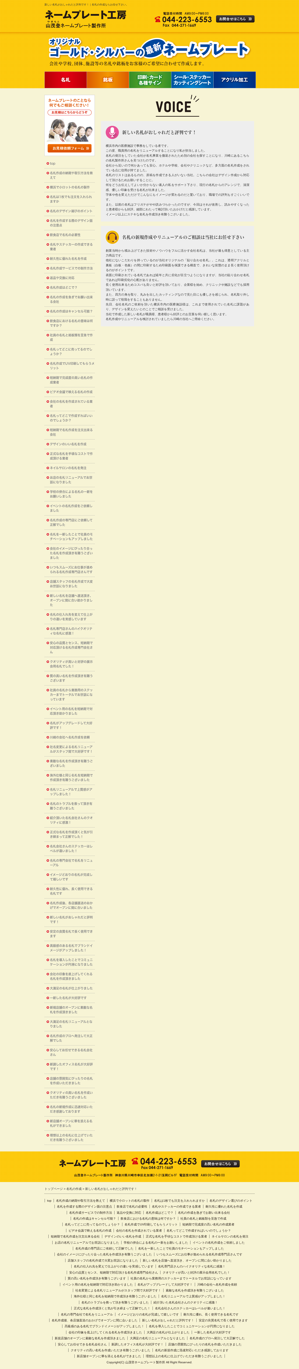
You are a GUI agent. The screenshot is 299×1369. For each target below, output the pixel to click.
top (52, 163)
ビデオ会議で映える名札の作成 (71, 391)
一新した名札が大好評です (68, 997)
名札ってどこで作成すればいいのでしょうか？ (71, 418)
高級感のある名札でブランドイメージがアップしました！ (71, 948)
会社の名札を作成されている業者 (71, 404)
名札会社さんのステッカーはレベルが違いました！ (71, 848)
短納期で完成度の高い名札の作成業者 (71, 380)
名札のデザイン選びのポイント (71, 211)
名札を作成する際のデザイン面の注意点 (71, 223)
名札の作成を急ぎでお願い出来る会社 (71, 299)
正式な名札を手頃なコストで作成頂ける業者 (71, 456)
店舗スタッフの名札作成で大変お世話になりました (71, 584)
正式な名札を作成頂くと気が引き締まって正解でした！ (71, 834)
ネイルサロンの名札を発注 (68, 467)
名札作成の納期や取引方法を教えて (71, 175)
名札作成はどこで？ (63, 287)
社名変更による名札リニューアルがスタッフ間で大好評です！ (71, 749)
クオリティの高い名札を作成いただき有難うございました (71, 1095)
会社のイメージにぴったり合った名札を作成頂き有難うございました (71, 553)
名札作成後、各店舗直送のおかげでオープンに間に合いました (71, 905)
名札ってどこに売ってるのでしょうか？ (71, 351)
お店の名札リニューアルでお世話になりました (71, 480)
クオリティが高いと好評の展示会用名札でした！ (71, 664)
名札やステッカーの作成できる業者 (71, 247)
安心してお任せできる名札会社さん (71, 1052)
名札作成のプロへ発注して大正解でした (71, 1038)
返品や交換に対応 (62, 277)
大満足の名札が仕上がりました (71, 988)
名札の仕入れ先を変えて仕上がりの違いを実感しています (71, 617)
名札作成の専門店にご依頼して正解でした (71, 522)
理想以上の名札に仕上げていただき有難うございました (71, 1137)
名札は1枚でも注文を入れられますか (71, 199)
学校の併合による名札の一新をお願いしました (71, 494)
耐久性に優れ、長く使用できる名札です (71, 891)
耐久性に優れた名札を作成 (68, 258)
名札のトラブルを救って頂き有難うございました (71, 806)
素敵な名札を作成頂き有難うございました (71, 763)
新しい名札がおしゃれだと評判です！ (71, 919)
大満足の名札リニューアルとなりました (71, 1024)
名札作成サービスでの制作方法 (71, 268)
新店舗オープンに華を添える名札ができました (71, 1123)
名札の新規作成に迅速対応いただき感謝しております (71, 1109)
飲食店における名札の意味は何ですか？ (71, 323)
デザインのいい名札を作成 (68, 444)
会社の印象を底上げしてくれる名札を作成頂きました (71, 976)
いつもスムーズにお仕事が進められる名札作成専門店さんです (71, 569)
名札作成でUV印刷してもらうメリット (72, 366)
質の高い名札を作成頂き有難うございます (71, 678)
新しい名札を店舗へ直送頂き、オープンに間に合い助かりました (71, 600)
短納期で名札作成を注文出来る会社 (71, 432)
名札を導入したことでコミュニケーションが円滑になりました (71, 962)
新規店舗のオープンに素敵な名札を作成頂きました (71, 1010)
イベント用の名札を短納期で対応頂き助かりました (71, 711)
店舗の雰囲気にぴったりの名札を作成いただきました (71, 1081)
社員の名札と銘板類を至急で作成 (71, 337)
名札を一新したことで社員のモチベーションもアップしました (71, 536)
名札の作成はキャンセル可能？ (71, 311)
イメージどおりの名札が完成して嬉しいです (71, 877)
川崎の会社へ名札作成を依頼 (70, 737)
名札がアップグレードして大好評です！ (71, 725)
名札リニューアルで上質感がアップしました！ (71, 792)
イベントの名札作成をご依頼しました (71, 508)
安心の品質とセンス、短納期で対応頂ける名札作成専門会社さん (71, 647)
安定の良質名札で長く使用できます (71, 934)
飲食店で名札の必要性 (65, 234)
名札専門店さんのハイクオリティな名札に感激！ (71, 631)
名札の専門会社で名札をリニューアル (71, 863)
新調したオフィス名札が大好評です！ (71, 1066)
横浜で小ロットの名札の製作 (70, 187)
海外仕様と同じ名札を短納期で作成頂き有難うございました (71, 777)
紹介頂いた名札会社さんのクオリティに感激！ (71, 820)
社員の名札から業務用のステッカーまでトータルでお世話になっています (71, 695)
